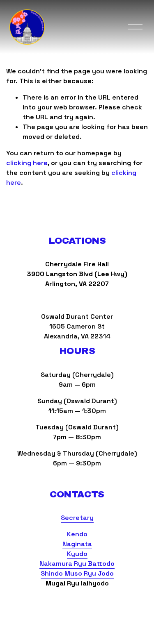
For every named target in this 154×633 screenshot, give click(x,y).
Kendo (77, 534)
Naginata (77, 544)
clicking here (27, 163)
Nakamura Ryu (77, 563)
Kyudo (77, 553)
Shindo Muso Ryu (77, 573)
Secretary (77, 517)
